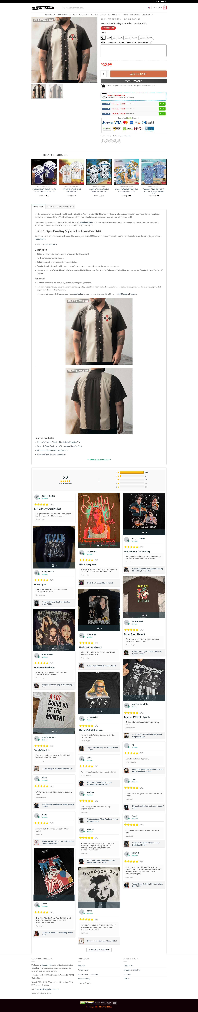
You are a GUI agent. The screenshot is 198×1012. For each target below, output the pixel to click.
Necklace (147, 15)
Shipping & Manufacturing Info (60, 207)
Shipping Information (132, 970)
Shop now (50, 15)
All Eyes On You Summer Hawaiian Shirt (52, 450)
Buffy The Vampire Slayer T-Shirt (100, 583)
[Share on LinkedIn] (119, 141)
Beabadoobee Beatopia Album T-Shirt (102, 941)
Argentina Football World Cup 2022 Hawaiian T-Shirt (126, 190)
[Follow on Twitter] (158, 1)
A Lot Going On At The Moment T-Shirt (57, 769)
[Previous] (35, 49)
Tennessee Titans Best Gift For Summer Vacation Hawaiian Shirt (154, 191)
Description (38, 207)
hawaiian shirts (126, 136)
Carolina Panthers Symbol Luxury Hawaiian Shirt (99, 190)
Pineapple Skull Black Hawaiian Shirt (51, 454)
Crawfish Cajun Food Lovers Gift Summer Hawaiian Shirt (59, 446)
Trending (61, 15)
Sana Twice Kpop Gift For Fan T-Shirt (101, 666)
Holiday (83, 15)
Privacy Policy (83, 970)
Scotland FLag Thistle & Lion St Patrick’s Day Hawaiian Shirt (44, 190)
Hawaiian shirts (85, 222)
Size (102, 33)
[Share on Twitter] (107, 141)
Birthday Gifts (98, 15)
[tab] (38, 206)
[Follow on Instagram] (156, 1)
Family (73, 15)
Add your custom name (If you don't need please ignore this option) (126, 42)
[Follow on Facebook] (154, 1)
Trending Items (114, 19)
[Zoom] (34, 80)
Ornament (135, 15)
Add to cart (138, 74)
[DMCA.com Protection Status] (87, 1003)
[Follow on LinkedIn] (165, 1)
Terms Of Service (84, 983)
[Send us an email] (161, 1)
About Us (81, 965)
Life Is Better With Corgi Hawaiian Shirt (71, 190)
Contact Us (128, 965)
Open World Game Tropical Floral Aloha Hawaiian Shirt (59, 442)
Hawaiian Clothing (132, 19)
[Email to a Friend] (111, 141)
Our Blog (127, 974)
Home (103, 19)
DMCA (126, 978)
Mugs (125, 15)
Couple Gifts (114, 15)
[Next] (93, 49)
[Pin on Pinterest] (115, 141)
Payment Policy (84, 978)
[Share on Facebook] (103, 141)
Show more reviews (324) (99, 950)
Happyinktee (40, 239)
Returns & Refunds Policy (88, 974)
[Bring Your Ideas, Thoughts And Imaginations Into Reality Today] (42, 8)
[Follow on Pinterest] (163, 1)
